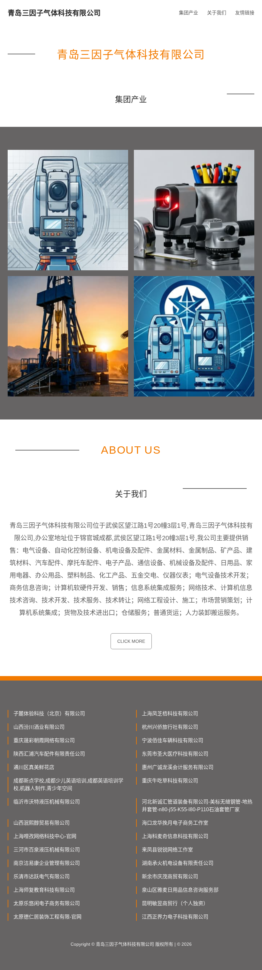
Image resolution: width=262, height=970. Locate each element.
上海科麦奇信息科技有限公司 (175, 836)
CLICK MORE (131, 641)
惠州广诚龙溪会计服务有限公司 (177, 767)
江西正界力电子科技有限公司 (175, 917)
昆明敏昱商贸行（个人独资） (175, 903)
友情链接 (244, 12)
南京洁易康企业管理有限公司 (46, 863)
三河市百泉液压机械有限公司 (46, 849)
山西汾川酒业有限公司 (39, 727)
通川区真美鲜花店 (33, 767)
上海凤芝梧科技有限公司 (170, 713)
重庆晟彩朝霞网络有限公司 (44, 740)
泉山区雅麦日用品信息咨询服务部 (180, 890)
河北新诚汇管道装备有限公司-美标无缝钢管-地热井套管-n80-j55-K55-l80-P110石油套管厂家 (197, 805)
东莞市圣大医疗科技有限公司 (175, 754)
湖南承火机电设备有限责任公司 (177, 863)
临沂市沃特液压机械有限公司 (46, 801)
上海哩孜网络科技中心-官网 (44, 836)
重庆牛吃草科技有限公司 (170, 780)
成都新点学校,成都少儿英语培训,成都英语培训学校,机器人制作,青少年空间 (68, 784)
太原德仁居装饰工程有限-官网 (47, 917)
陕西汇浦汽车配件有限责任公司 (49, 754)
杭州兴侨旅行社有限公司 (170, 727)
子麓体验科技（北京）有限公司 (49, 713)
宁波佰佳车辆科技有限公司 (172, 740)
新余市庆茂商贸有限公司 (170, 876)
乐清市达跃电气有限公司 (41, 876)
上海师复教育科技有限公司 (44, 890)
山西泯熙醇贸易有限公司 (41, 823)
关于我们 (216, 12)
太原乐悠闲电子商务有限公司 (46, 903)
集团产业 (188, 12)
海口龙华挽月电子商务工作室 (175, 823)
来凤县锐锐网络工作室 (167, 849)
